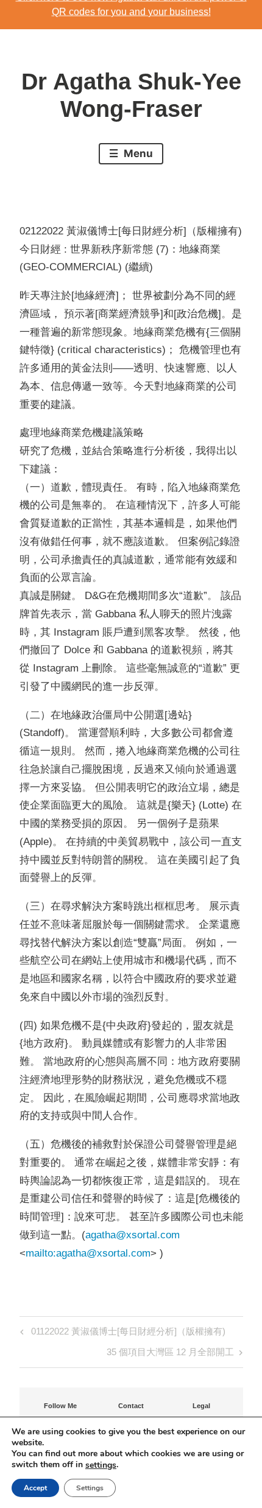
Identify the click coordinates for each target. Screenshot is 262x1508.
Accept (35, 1488)
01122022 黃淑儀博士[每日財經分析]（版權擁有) (126, 1333)
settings (100, 1465)
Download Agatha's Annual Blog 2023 (131, 14)
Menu (137, 153)
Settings (90, 1488)
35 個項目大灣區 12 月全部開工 (170, 1354)
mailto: (41, 1253)
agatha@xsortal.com (132, 1235)
